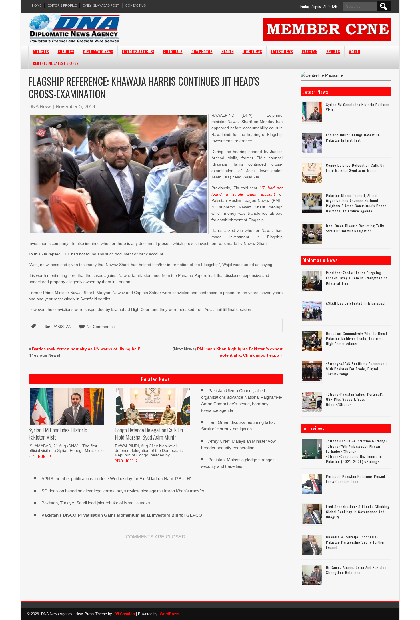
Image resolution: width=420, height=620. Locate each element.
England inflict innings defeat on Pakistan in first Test (353, 137)
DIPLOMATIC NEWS (98, 51)
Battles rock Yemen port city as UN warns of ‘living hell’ (86, 349)
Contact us (135, 5)
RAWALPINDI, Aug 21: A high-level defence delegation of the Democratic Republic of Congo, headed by (149, 450)
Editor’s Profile (62, 5)
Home (36, 5)
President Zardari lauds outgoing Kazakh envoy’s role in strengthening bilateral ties (357, 277)
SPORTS (333, 51)
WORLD (354, 51)
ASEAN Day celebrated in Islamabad (355, 303)
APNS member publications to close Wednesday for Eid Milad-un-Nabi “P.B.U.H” (116, 478)
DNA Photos (202, 51)
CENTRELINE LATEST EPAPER (56, 63)
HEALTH (227, 51)
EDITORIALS (173, 51)
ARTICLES (41, 51)
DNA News (40, 106)
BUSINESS (66, 51)
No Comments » (101, 326)
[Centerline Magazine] (322, 75)
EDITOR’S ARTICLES (138, 51)
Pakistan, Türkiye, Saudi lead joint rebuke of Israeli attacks (95, 502)
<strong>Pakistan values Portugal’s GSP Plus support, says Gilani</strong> (355, 399)
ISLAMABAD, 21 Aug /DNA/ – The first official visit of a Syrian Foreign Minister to (66, 448)
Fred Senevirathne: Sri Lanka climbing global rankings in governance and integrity (357, 511)
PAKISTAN (309, 51)
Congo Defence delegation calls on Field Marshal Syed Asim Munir (355, 168)
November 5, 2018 (75, 106)
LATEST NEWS (282, 51)
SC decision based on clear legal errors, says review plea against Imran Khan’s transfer (122, 490)
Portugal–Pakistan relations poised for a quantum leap (355, 479)
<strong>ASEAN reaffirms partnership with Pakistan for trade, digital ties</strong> (357, 368)
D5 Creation (124, 614)
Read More (38, 456)
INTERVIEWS (252, 51)
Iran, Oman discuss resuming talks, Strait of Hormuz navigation (356, 228)
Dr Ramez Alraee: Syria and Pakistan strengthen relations (356, 570)
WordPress (169, 614)
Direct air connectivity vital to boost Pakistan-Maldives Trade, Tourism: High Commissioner (356, 338)
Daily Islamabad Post (101, 5)
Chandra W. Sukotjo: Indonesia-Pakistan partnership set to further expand (355, 542)
